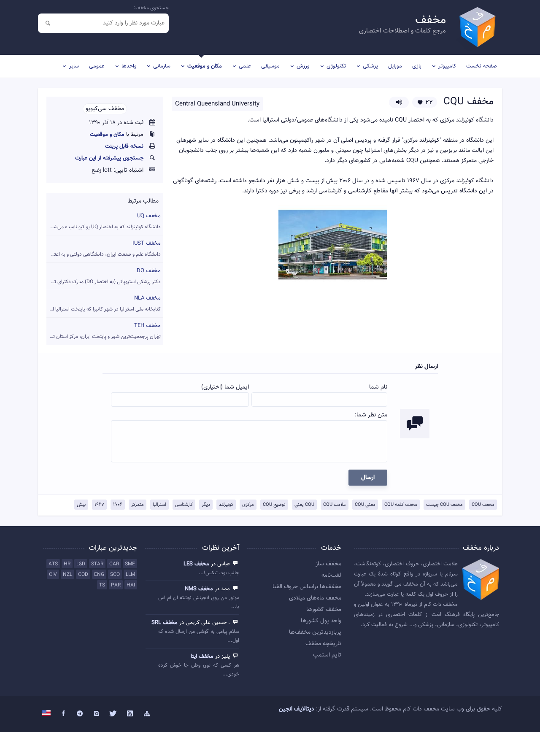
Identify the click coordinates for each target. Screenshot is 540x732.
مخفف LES (196, 564)
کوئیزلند (226, 504)
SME (130, 564)
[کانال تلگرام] (80, 714)
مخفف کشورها (323, 609)
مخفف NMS (199, 589)
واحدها (129, 66)
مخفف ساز (328, 564)
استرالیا (159, 504)
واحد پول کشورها (321, 621)
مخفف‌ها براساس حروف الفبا (307, 587)
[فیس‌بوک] (63, 714)
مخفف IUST (103, 248)
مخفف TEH (103, 330)
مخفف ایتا (202, 656)
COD (83, 574)
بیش (81, 504)
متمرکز (137, 504)
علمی (245, 66)
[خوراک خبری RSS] (130, 714)
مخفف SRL (164, 623)
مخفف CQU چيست (444, 504)
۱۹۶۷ (99, 504)
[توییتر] (113, 714)
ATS (53, 564)
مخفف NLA (103, 303)
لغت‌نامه (331, 575)
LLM (130, 574)
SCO (115, 574)
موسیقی (270, 66)
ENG (99, 574)
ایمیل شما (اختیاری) (225, 387)
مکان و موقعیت (204, 66)
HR (67, 564)
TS (102, 585)
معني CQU (365, 504)
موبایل (395, 66)
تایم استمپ (327, 655)
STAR (97, 564)
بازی (416, 66)
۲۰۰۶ (117, 504)
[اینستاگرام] (96, 714)
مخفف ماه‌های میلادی (315, 598)
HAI (131, 585)
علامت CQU (334, 504)
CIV (53, 574)
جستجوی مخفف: (151, 8)
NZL (67, 574)
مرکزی (248, 504)
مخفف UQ (103, 221)
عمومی (97, 66)
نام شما (378, 387)
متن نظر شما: (371, 415)
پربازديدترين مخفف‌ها (315, 632)
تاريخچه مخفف (323, 643)
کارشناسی (184, 504)
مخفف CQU (483, 504)
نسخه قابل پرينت (124, 146)
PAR (116, 585)
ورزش (303, 66)
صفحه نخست (481, 66)
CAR (114, 564)
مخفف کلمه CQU (400, 504)
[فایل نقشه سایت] (146, 714)
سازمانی (161, 66)
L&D (80, 564)
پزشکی (370, 66)
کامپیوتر (447, 66)
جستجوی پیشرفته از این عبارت (109, 158)
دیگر (206, 504)
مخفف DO (103, 276)
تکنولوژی (336, 66)
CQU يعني (304, 504)
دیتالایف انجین (296, 709)
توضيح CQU (274, 504)
